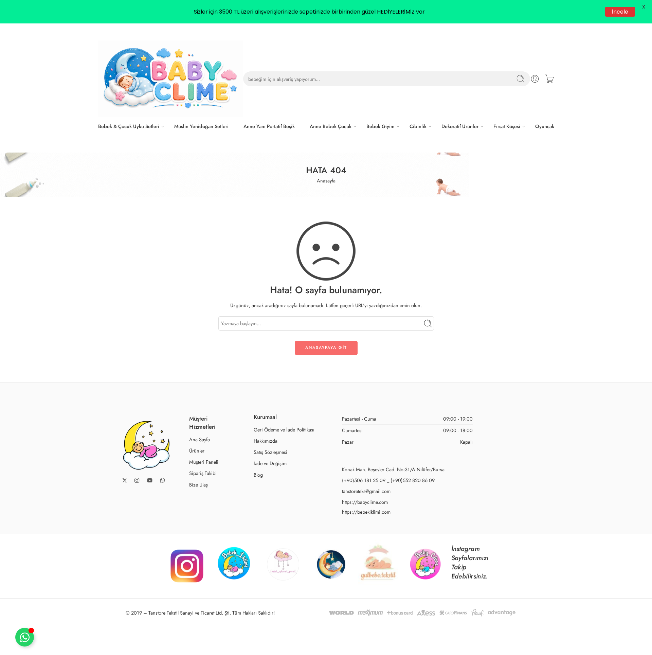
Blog (258, 474)
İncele (620, 11)
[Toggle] (24, 637)
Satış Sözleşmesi (270, 452)
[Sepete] (549, 79)
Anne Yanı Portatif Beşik (269, 126)
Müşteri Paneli (203, 461)
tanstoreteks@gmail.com (366, 491)
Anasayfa (326, 180)
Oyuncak (544, 126)
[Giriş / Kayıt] (535, 79)
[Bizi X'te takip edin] (124, 480)
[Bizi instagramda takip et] (137, 480)
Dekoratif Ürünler (459, 126)
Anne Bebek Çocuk (330, 126)
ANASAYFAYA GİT (326, 347)
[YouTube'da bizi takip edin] (150, 480)
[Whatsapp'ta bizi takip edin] (162, 480)
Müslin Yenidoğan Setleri (201, 126)
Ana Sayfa (199, 439)
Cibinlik (418, 126)
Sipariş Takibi (203, 473)
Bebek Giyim (380, 126)
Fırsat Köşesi (506, 126)
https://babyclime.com (365, 502)
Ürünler (196, 450)
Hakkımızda (265, 440)
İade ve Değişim (270, 463)
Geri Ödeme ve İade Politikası (284, 429)
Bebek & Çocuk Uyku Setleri (128, 126)
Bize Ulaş (198, 484)
